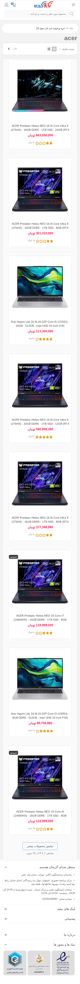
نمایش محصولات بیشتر (40, 846)
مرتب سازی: (67, 49)
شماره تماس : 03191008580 (57, 899)
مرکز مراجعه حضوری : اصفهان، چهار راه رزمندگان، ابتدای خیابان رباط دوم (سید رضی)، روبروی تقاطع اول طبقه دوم (39, 882)
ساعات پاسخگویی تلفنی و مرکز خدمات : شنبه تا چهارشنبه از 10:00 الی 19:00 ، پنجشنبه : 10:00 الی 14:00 (39, 891)
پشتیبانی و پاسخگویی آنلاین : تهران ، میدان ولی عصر (46, 874)
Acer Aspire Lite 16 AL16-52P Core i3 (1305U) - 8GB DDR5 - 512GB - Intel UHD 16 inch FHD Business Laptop (40, 717)
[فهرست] (73, 4)
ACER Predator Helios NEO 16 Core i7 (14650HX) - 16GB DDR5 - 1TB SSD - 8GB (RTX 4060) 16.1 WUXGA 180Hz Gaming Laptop (40, 619)
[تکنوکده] (43, 4)
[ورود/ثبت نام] (6, 4)
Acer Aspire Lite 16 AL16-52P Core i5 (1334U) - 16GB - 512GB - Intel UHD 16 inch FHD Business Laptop (40, 325)
